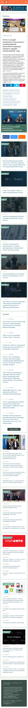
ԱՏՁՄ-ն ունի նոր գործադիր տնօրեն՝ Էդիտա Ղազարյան (11, 336)
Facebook (6, 136)
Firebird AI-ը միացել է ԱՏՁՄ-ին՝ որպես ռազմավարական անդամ (13, 191)
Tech (3, 199)
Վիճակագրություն (7, 104)
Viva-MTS (7, 538)
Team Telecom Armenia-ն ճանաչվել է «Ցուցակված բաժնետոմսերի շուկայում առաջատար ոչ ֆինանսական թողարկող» (14, 304)
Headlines (5, 90)
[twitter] (17, 85)
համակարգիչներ (7, 93)
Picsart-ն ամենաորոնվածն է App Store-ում (13, 656)
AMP (15, 104)
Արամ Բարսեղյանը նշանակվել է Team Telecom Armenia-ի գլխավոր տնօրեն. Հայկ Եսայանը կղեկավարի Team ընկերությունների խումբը (14, 163)
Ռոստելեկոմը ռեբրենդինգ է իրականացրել (13, 622)
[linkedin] (11, 85)
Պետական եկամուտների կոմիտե (11, 101)
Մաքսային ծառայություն (9, 99)
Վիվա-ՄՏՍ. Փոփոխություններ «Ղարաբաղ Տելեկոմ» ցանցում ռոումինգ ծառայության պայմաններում (13, 552)
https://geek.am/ (7, 697)
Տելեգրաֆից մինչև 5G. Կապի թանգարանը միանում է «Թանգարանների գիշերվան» (12, 392)
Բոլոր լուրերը (14, 429)
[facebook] (5, 85)
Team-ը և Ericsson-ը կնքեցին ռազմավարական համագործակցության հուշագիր (12, 128)
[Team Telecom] (14, 8)
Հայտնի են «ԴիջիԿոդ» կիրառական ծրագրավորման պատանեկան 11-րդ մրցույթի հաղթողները (14, 347)
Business (6, 16)
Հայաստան (16, 93)
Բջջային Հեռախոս (14, 90)
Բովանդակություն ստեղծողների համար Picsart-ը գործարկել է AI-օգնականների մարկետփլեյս (13, 650)
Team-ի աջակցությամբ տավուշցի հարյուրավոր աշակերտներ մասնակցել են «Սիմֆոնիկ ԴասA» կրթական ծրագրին (13, 404)
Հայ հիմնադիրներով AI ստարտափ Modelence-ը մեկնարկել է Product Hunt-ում (13, 275)
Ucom (6, 492)
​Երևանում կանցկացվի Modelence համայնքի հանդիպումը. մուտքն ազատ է (13, 218)
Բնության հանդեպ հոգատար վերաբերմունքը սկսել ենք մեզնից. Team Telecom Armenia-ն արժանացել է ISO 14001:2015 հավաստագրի (13, 419)
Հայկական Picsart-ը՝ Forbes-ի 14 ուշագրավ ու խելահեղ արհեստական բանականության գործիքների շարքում (14, 670)
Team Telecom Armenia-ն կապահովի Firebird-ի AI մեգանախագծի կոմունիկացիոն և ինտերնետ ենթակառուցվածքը (14, 324)
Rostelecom (8, 584)
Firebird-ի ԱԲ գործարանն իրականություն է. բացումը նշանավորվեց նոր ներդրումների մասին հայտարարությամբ (13, 247)
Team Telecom (9, 437)
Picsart (6, 632)
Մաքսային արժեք (7, 96)
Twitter (14, 136)
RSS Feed (22, 136)
